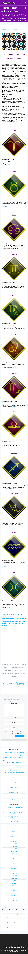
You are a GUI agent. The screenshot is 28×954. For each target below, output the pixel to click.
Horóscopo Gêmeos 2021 (9, 670)
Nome (14, 717)
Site (14, 727)
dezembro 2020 (14, 868)
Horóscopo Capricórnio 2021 (17, 667)
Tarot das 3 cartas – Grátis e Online (14, 762)
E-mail (14, 722)
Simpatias (14, 794)
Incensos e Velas (14, 782)
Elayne (4, 29)
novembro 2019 (14, 898)
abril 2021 (14, 863)
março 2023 (14, 836)
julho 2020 (14, 880)
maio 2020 (14, 885)
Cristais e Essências (14, 775)
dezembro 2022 (14, 843)
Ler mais (8, 164)
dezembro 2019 (14, 895)
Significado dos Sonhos (14, 792)
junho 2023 (14, 829)
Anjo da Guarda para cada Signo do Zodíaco (12, 624)
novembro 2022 (14, 846)
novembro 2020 (14, 870)
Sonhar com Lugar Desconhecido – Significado (14, 752)
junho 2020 (14, 883)
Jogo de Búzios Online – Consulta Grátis (14, 618)
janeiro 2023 (14, 841)
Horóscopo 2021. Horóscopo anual (11, 664)
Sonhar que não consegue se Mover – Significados (14, 755)
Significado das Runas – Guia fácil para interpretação (14, 757)
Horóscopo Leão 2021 (19, 670)
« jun (7, 927)
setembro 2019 (14, 902)
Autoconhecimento (14, 770)
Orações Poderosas (14, 787)
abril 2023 (14, 834)
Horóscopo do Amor (14, 780)
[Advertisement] (14, 648)
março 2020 (14, 888)
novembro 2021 (14, 858)
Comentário (14, 703)
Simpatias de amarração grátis (16, 807)
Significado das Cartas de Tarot (14, 789)
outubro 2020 (14, 873)
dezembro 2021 (14, 856)
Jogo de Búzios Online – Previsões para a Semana (14, 760)
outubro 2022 (14, 848)
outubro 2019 (14, 900)
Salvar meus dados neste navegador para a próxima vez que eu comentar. (14, 732)
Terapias (14, 799)
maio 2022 (14, 853)
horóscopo (10, 29)
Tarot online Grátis (14, 797)
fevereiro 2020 (14, 890)
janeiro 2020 (14, 893)
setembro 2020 (14, 875)
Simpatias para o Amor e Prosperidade (13, 621)
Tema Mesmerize (15, 951)
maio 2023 (14, 831)
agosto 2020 (14, 878)
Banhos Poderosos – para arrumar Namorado (14, 772)
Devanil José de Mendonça (9, 820)
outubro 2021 (14, 861)
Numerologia (14, 785)
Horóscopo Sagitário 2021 (13, 673)
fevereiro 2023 (14, 838)
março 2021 (14, 866)
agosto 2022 (14, 851)
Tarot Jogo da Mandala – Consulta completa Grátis (12, 615)
